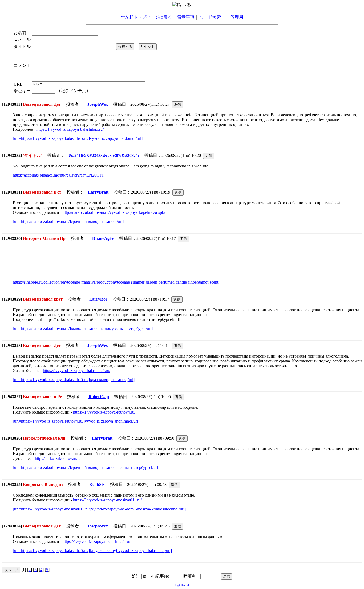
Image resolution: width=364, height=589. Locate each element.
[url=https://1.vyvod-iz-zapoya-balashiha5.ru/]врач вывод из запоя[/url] (74, 379)
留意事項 (185, 17)
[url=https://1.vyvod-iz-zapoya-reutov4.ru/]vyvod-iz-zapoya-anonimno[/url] (76, 421)
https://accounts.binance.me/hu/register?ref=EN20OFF (58, 175)
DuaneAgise (103, 238)
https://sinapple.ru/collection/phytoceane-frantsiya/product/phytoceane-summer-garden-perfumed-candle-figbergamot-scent (115, 282)
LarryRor (98, 299)
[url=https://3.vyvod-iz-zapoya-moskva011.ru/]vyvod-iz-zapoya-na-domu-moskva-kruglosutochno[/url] (99, 509)
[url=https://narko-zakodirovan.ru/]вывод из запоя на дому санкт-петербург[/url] (83, 328)
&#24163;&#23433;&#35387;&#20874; (104, 155)
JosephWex (97, 104)
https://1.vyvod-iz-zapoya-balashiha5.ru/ (70, 129)
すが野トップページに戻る (146, 17)
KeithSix (97, 484)
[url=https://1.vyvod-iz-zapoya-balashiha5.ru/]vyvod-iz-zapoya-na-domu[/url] (78, 138)
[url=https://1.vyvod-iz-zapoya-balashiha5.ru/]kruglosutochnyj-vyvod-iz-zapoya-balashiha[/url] (92, 550)
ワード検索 (210, 17)
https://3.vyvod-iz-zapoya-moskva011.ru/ (107, 500)
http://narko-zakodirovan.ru (58, 458)
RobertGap (98, 396)
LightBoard (182, 585)
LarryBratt (98, 192)
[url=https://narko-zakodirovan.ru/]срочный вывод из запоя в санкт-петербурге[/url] (86, 467)
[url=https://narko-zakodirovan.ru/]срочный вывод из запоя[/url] (68, 221)
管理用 (236, 17)
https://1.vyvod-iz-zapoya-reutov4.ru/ (104, 412)
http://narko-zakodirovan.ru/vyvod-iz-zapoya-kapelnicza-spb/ (114, 212)
